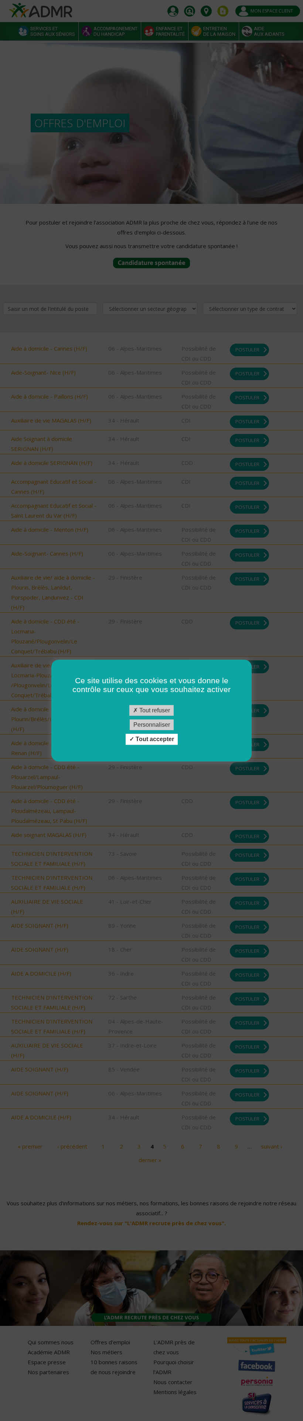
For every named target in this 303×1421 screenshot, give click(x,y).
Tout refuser (154, 710)
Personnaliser (151, 725)
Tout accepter (154, 739)
